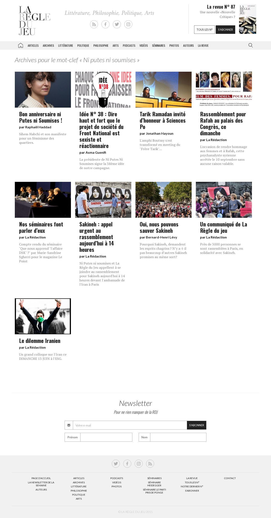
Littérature (65, 45)
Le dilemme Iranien (39, 340)
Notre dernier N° (192, 486)
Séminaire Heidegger (154, 484)
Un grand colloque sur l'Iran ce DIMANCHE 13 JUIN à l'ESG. (42, 356)
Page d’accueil (41, 478)
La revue (203, 45)
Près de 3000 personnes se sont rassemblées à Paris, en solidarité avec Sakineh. (221, 248)
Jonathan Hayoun (159, 133)
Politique (83, 45)
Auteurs (188, 45)
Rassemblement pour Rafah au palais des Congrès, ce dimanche (223, 123)
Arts (116, 45)
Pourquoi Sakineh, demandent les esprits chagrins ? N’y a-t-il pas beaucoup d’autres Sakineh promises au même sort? (163, 250)
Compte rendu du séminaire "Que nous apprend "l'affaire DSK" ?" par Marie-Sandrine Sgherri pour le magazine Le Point (40, 252)
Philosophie (100, 45)
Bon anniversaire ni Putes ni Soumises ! (40, 117)
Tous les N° (192, 482)
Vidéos (144, 45)
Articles (33, 45)
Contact (230, 478)
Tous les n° (204, 29)
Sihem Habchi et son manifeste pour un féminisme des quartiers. (42, 138)
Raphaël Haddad (38, 127)
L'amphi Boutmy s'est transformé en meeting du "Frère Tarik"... (160, 144)
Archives (48, 45)
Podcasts (129, 45)
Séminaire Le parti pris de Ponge (154, 491)
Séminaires (158, 45)
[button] (250, 45)
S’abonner (192, 490)
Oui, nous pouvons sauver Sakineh (159, 227)
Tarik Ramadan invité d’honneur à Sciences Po (163, 120)
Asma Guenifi (96, 152)
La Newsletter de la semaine (41, 484)
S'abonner (225, 29)
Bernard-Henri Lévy (161, 237)
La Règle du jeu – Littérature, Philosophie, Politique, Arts (20, 44)
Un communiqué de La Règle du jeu (223, 227)
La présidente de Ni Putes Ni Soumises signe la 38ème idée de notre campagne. (101, 163)
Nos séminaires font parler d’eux (41, 227)
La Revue (192, 478)
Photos (174, 45)
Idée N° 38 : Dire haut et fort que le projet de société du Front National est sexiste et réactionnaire (101, 129)
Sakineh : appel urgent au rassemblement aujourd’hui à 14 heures (96, 236)
